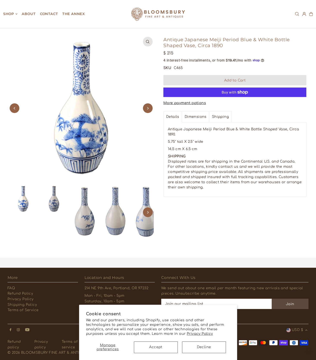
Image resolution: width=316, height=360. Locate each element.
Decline (204, 347)
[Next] (148, 108)
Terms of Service (23, 310)
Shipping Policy (22, 305)
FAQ (11, 288)
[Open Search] (297, 14)
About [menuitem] (28, 14)
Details (172, 117)
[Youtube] (27, 330)
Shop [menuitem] (8, 14)
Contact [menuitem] (49, 14)
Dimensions (196, 117)
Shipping (220, 117)
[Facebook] (10, 330)
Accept (155, 347)
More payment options (184, 103)
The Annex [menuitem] (73, 14)
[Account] (304, 14)
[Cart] (311, 14)
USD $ (297, 330)
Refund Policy (20, 293)
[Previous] (14, 108)
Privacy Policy (200, 334)
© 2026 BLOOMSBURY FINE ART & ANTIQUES (49, 353)
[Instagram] (18, 330)
